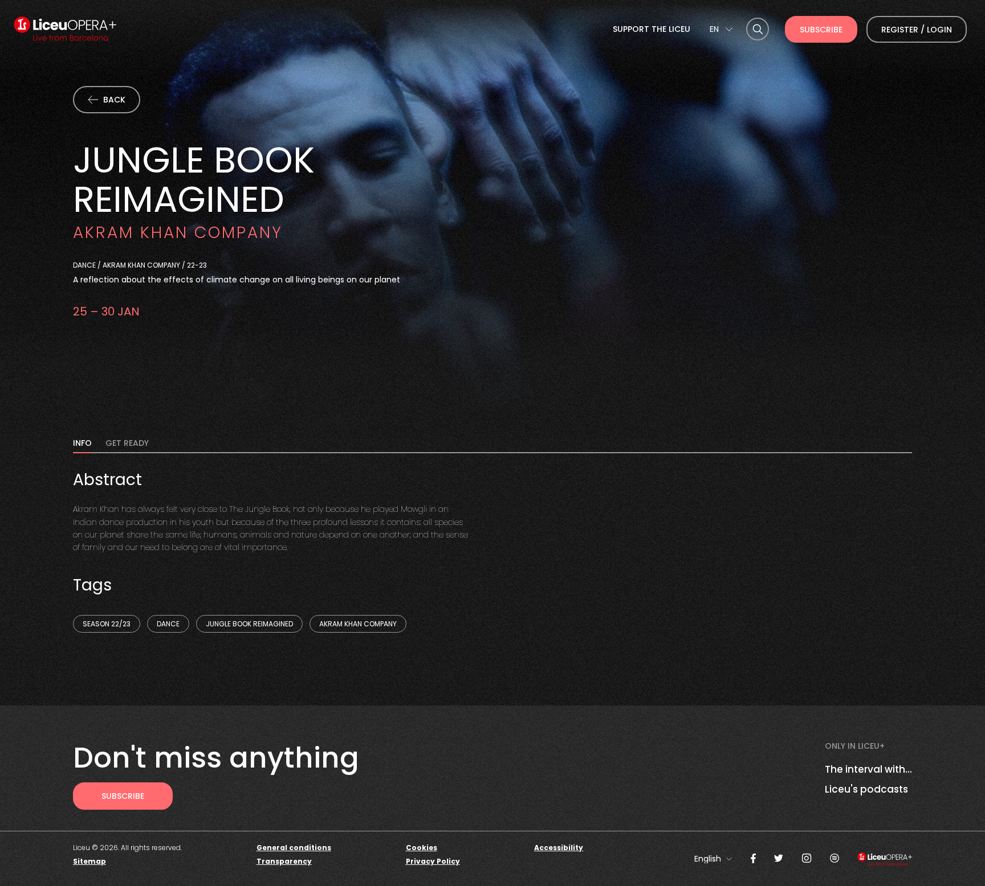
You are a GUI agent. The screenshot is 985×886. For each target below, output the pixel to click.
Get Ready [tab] (127, 444)
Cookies (421, 847)
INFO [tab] (82, 444)
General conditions (294, 847)
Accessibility (558, 847)
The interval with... (868, 769)
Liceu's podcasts (866, 789)
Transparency (284, 861)
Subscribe (821, 29)
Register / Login (916, 29)
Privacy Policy (433, 861)
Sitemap (89, 861)
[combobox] (721, 29)
